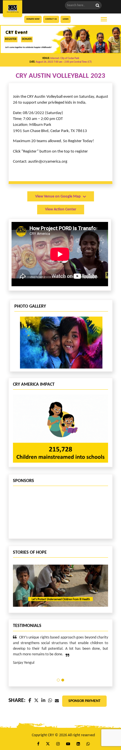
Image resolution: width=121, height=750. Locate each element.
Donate (27, 39)
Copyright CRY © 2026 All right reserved (63, 735)
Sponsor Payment (84, 701)
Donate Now (32, 19)
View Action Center (60, 209)
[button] (58, 680)
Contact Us (51, 19)
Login (65, 19)
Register (11, 39)
